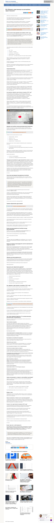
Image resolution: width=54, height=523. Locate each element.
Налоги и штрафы (42, 14)
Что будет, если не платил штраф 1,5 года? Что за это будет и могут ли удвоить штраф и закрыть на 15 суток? (44, 12)
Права (41, 30)
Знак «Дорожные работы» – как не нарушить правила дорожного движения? (44, 33)
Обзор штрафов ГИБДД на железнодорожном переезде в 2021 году (44, 25)
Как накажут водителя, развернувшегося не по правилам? (43, 29)
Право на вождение (10, 1)
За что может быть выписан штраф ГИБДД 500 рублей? (44, 37)
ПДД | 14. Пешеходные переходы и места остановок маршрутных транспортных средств (44, 16)
